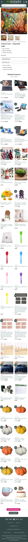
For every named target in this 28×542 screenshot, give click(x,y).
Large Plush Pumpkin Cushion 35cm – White (21, 460)
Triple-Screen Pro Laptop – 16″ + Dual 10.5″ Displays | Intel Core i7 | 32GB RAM (20, 95)
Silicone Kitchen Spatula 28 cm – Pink (7, 287)
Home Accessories (21, 41)
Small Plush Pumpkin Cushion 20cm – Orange (21, 419)
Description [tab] (6, 59)
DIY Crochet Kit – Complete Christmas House (20, 163)
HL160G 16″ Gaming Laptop (6, 94)
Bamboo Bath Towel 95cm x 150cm (6, 246)
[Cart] (26, 1)
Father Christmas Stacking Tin (7, 182)
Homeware (14, 41)
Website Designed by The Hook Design (14, 537)
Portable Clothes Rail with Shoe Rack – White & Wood (20, 225)
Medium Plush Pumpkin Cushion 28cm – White (5, 439)
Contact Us (10, 522)
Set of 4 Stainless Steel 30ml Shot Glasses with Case (6, 399)
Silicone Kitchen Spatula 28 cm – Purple (21, 287)
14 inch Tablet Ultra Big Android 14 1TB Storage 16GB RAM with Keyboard (21, 140)
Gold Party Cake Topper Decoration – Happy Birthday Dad (21, 501)
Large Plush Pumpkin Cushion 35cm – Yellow (7, 480)
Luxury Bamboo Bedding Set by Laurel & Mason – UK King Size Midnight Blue (7, 377)
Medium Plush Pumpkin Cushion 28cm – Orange (6, 460)
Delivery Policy (14, 526)
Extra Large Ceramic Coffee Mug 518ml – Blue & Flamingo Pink (7, 501)
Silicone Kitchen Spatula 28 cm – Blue (21, 267)
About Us (18, 522)
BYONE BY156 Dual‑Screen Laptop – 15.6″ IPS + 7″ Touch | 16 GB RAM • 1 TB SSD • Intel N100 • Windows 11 (7, 117)
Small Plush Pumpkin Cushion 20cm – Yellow (7, 419)
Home (2, 41)
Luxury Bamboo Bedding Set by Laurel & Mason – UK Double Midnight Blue (20, 377)
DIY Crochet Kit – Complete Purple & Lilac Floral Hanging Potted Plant (7, 225)
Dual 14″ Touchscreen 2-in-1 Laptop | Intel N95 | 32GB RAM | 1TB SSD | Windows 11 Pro (7, 141)
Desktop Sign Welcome (19, 357)
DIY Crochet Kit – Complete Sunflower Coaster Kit (6, 203)
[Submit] (25, 5)
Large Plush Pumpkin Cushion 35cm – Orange (21, 480)
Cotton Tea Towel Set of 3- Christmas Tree (6, 163)
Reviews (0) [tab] (5, 62)
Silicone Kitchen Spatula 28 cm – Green (21, 246)
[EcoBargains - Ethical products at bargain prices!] (14, 2)
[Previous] (3, 21)
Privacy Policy (7, 532)
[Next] (25, 21)
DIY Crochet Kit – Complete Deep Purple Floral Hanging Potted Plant (20, 204)
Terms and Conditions (19, 532)
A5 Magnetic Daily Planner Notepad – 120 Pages (20, 399)
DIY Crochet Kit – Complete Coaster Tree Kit (20, 183)
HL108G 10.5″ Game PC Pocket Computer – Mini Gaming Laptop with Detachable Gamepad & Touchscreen (20, 118)
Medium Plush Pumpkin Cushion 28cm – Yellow (19, 439)
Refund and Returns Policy (14, 529)
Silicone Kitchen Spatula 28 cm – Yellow (7, 308)
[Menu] (2, 1)
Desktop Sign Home (5, 357)
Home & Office (8, 41)
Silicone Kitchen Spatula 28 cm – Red (7, 267)
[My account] (24, 1)
